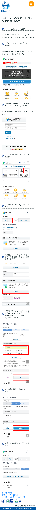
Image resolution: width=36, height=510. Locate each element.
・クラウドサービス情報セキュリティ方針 (13, 497)
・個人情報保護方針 (7, 493)
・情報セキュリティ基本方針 (9, 495)
